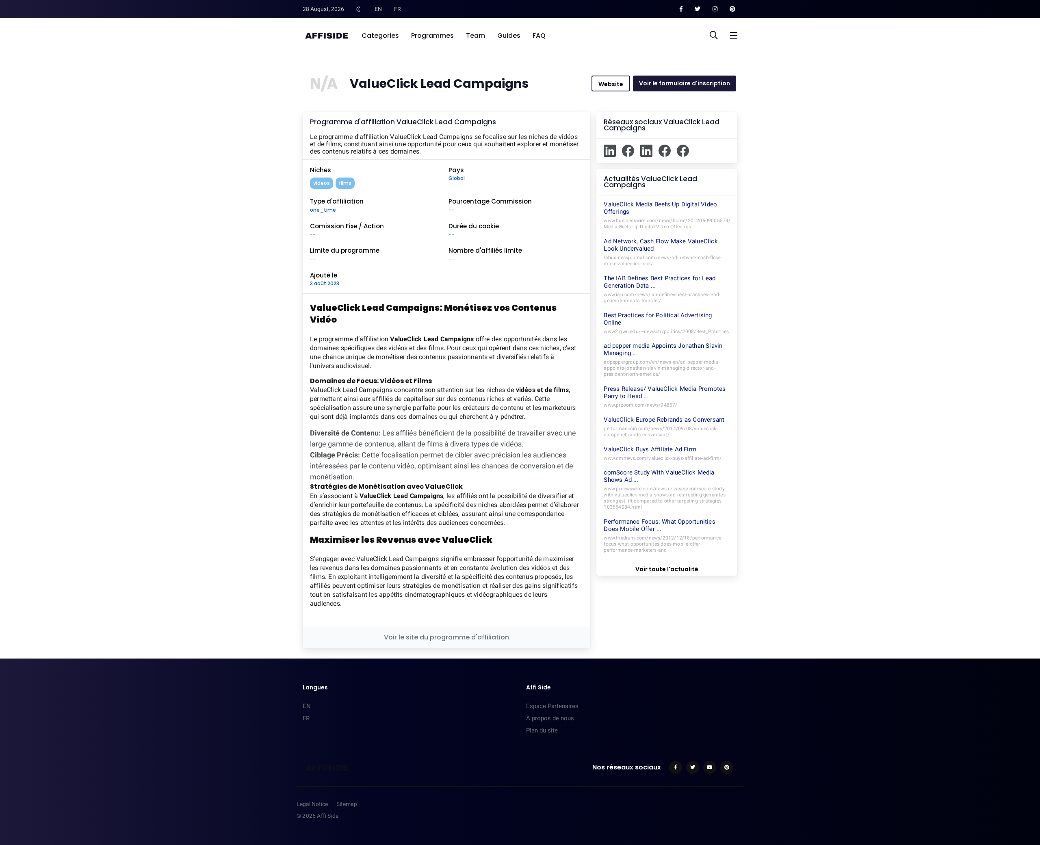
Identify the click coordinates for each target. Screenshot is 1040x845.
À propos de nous (550, 718)
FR (397, 9)
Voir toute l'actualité (666, 569)
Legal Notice (312, 804)
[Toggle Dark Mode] (358, 9)
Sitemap (346, 804)
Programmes (432, 35)
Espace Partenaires (552, 706)
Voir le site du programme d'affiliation (446, 637)
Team (475, 35)
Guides (508, 35)
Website (610, 84)
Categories (380, 35)
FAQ (539, 35)
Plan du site (542, 730)
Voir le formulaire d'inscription (684, 83)
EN (378, 9)
